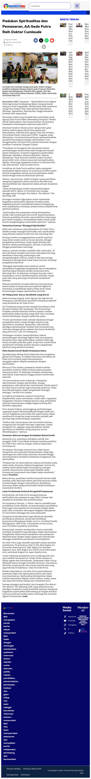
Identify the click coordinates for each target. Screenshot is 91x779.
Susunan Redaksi (14, 769)
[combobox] (50, 6)
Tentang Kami (12, 775)
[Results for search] (50, 10)
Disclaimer (25, 775)
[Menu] (45, 13)
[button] (77, 6)
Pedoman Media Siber (32, 769)
